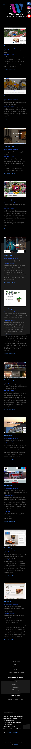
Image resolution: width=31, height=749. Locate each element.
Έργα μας (15, 667)
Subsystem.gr (8, 309)
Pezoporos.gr (8, 200)
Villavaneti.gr (8, 435)
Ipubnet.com (8, 255)
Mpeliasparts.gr (9, 485)
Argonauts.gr (8, 46)
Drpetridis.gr (8, 548)
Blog (15, 669)
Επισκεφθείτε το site (9, 69)
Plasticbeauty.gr (9, 380)
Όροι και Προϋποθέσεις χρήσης (15, 672)
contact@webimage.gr (13, 732)
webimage (16, 744)
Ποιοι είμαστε (15, 659)
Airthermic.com (9, 146)
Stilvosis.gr (7, 601)
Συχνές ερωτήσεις (15, 661)
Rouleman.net (8, 96)
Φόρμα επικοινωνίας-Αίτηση (15, 699)
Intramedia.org (15, 681)
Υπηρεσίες (15, 664)
